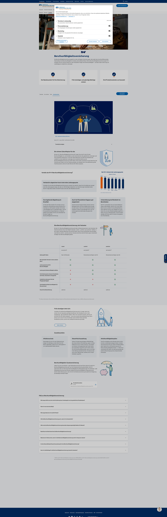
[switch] (110, 26)
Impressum (71, 16)
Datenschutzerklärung (61, 16)
